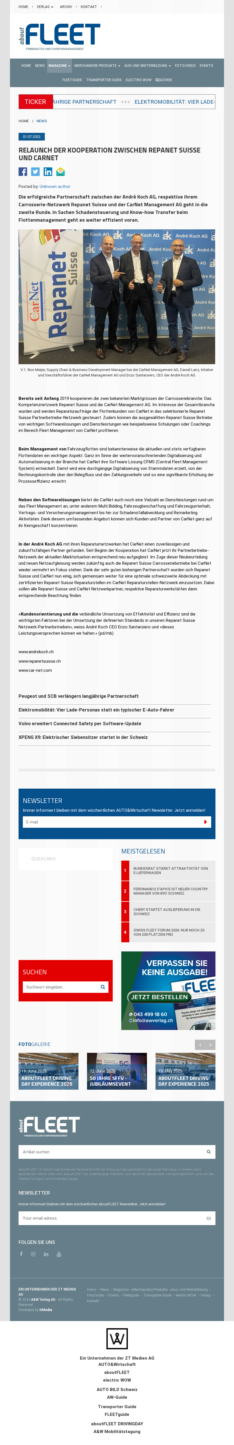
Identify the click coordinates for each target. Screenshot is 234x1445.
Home (93, 1290)
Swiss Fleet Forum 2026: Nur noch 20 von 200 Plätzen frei (169, 932)
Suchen (165, 80)
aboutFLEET (117, 1372)
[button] (59, 66)
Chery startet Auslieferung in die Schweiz (167, 911)
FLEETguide (117, 1414)
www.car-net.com (35, 670)
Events (115, 1295)
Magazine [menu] (121, 1290)
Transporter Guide (159, 1295)
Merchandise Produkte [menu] (150, 1290)
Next (210, 1045)
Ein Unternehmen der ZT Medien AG (117, 1358)
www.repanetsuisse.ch (40, 661)
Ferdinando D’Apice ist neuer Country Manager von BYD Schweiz (171, 891)
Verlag (207, 1295)
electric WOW (187, 1295)
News (106, 1290)
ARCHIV (66, 7)
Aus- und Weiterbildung (191, 1290)
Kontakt (94, 1301)
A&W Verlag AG (43, 1300)
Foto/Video (97, 1295)
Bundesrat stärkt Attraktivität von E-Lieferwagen (171, 870)
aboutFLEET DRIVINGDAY (117, 1423)
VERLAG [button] (44, 7)
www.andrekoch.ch (36, 651)
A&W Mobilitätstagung (117, 1431)
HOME (24, 7)
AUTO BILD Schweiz (117, 1389)
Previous (200, 1045)
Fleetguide (132, 1295)
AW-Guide (117, 1397)
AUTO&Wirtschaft (117, 1364)
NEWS (42, 121)
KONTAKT (89, 7)
